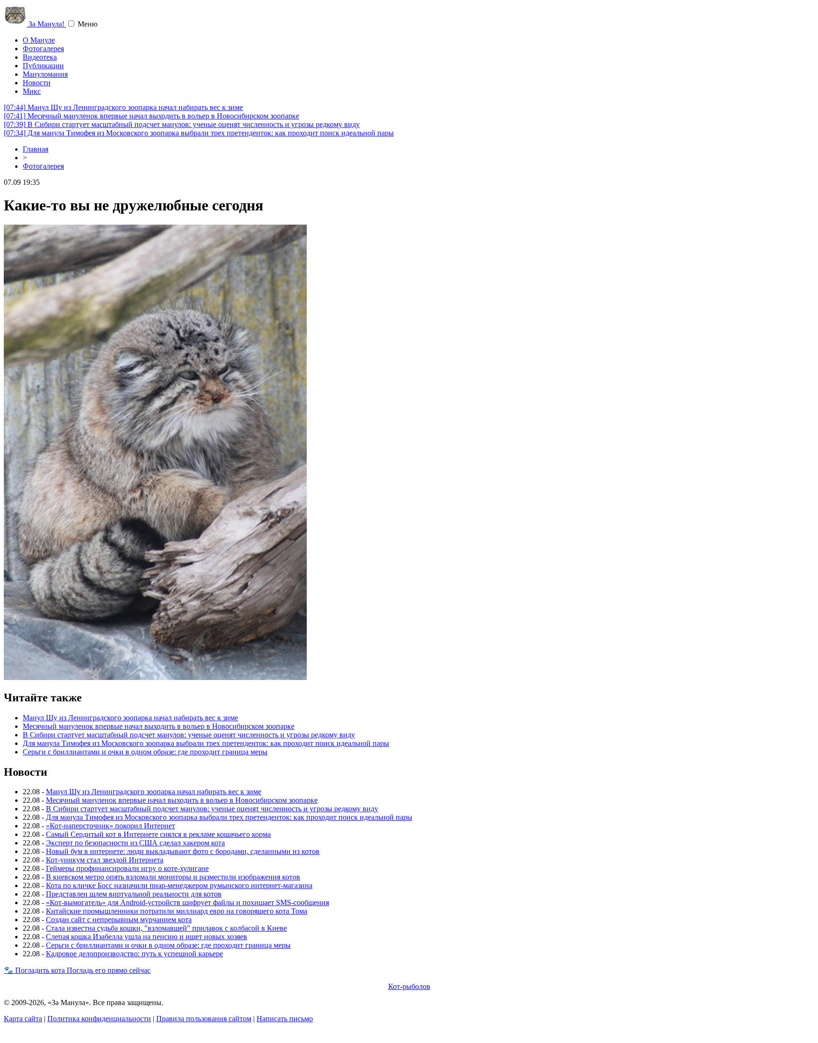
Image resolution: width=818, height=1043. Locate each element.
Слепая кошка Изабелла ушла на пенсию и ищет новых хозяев (146, 937)
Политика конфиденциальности (99, 1019)
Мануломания (45, 74)
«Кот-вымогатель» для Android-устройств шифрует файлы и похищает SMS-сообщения (187, 902)
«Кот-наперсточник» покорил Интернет (110, 826)
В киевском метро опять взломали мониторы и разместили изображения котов (173, 877)
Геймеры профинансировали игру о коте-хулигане (127, 868)
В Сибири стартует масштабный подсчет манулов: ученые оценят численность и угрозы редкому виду (182, 124)
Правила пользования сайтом (203, 1019)
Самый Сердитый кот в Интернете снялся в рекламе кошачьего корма (158, 834)
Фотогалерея (43, 49)
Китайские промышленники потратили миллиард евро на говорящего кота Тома (176, 911)
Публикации (43, 66)
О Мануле (39, 40)
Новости (37, 83)
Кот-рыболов (409, 986)
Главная (35, 149)
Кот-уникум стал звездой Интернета (104, 860)
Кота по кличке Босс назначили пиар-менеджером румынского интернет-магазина (179, 885)
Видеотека (40, 57)
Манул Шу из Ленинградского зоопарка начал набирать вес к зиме (123, 107)
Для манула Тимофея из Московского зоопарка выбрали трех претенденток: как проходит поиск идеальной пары (199, 133)
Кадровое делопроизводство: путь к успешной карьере (134, 954)
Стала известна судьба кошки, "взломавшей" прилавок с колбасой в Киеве (166, 928)
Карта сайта (23, 1019)
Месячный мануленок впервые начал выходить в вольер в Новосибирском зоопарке (151, 116)
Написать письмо (285, 1019)
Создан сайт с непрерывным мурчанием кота (119, 920)
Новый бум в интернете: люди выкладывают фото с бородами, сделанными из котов (183, 851)
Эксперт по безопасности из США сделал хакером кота (135, 843)
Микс (32, 91)
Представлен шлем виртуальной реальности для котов (134, 894)
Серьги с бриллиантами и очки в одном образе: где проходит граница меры (145, 752)
